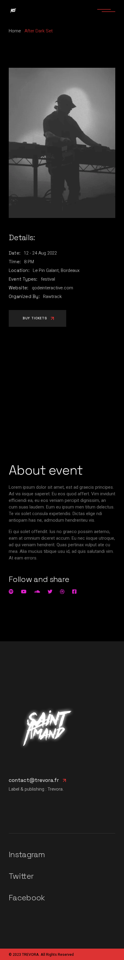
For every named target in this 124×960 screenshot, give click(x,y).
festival (48, 279)
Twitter (21, 876)
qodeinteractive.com (52, 288)
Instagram (27, 854)
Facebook (27, 898)
